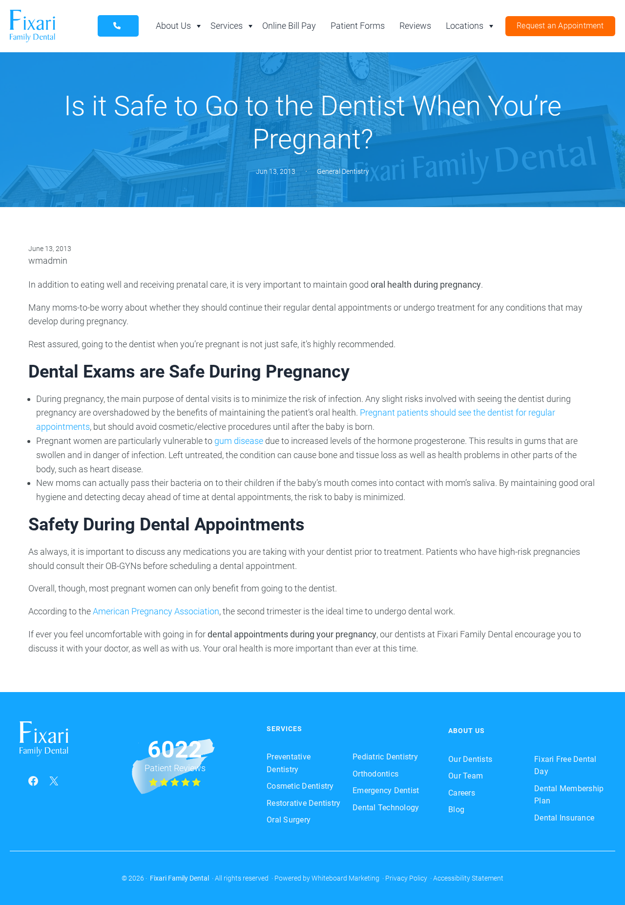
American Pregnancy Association (156, 611)
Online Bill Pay (289, 26)
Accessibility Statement (468, 878)
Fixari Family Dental (179, 878)
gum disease (238, 441)
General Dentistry (343, 171)
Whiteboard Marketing (345, 878)
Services (226, 26)
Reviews (415, 26)
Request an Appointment (560, 25)
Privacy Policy (406, 878)
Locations (464, 26)
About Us (173, 26)
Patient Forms (358, 26)
